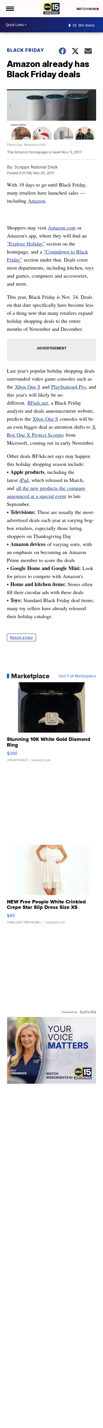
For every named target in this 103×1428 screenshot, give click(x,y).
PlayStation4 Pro (68, 386)
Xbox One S (27, 386)
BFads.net (37, 402)
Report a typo (21, 637)
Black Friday (25, 50)
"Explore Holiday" (26, 243)
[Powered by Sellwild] (88, 1012)
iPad (24, 479)
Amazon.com (62, 227)
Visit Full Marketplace (77, 676)
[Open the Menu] (9, 8)
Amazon (36, 200)
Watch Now (86, 9)
